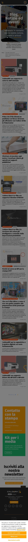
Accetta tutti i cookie (14, 533)
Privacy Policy (21, 529)
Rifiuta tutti (14, 536)
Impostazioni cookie (14, 540)
